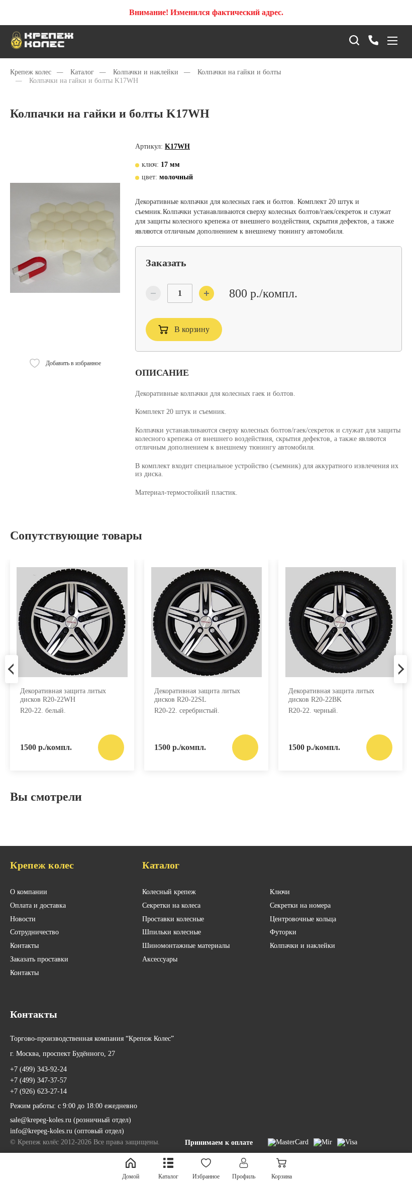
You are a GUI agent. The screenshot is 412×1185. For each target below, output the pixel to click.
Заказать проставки (39, 959)
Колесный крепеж (169, 892)
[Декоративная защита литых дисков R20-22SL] (206, 622)
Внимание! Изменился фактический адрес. (206, 12)
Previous (11, 669)
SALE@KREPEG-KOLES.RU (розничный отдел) (70, 1120)
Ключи (280, 892)
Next (400, 669)
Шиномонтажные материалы (186, 945)
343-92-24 (38, 1069)
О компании (28, 892)
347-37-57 (38, 1080)
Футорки (283, 932)
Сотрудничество (34, 932)
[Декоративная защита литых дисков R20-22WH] (72, 622)
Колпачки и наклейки (302, 945)
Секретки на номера (300, 905)
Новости (23, 919)
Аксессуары (159, 959)
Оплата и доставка (38, 905)
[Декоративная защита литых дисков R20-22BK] (340, 622)
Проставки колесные (173, 919)
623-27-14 (38, 1091)
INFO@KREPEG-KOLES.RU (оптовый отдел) (67, 1131)
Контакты (24, 945)
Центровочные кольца (303, 919)
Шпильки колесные (171, 932)
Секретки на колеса (171, 905)
